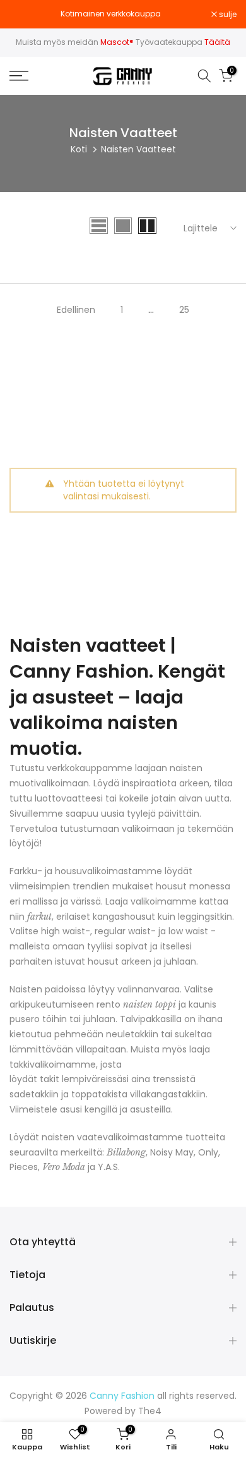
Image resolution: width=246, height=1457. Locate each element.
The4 (149, 1411)
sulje (227, 14)
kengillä (101, 1109)
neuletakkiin (132, 1034)
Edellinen (76, 309)
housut (103, 961)
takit (49, 1079)
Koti (79, 149)
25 (184, 309)
